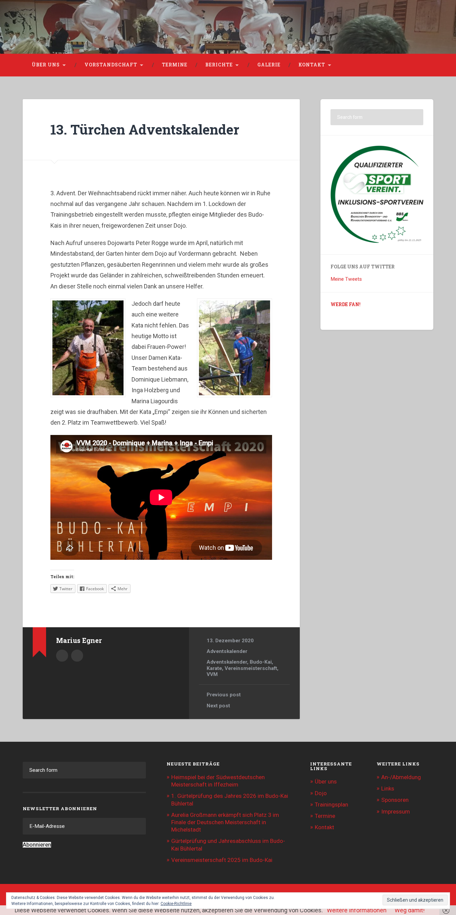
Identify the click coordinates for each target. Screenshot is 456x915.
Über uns (46, 65)
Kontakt (311, 65)
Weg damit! (410, 910)
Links (387, 788)
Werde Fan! (345, 304)
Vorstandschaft (110, 65)
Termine (174, 65)
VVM (212, 674)
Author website (77, 656)
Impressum (395, 811)
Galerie (268, 65)
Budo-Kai (261, 662)
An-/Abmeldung (401, 777)
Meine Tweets (346, 279)
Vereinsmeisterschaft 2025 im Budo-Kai (221, 860)
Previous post (224, 695)
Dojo (321, 793)
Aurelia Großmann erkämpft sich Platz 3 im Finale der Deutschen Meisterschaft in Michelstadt (225, 822)
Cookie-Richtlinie (176, 903)
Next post (218, 706)
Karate (214, 668)
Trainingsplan (331, 804)
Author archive (62, 656)
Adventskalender (227, 651)
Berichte (219, 65)
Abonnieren (37, 845)
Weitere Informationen (357, 910)
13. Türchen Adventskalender (144, 129)
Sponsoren (395, 799)
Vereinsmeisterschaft (251, 668)
